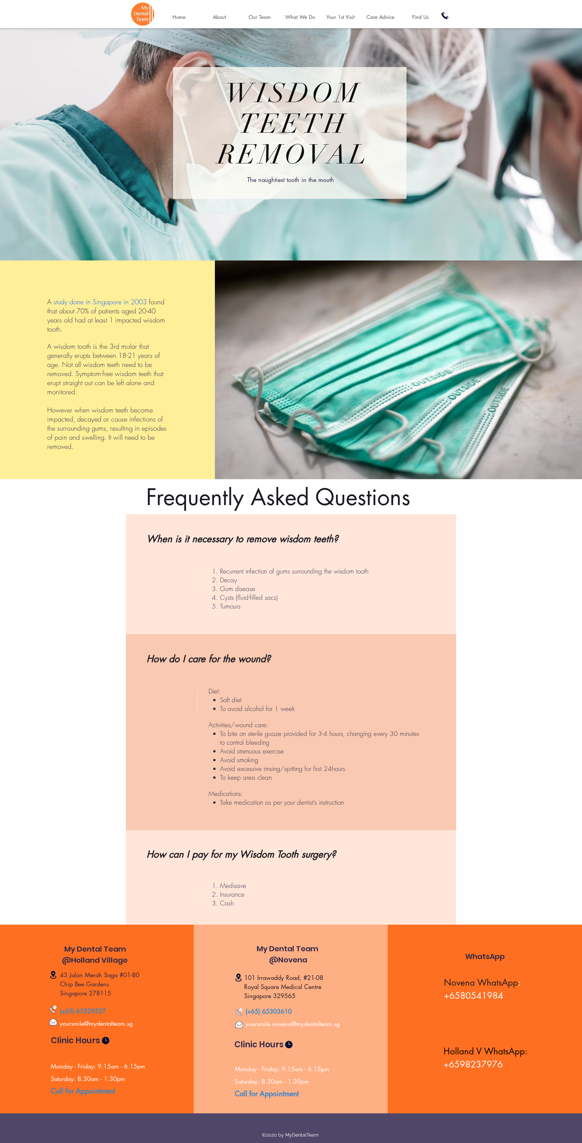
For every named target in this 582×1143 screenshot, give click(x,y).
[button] (300, 17)
